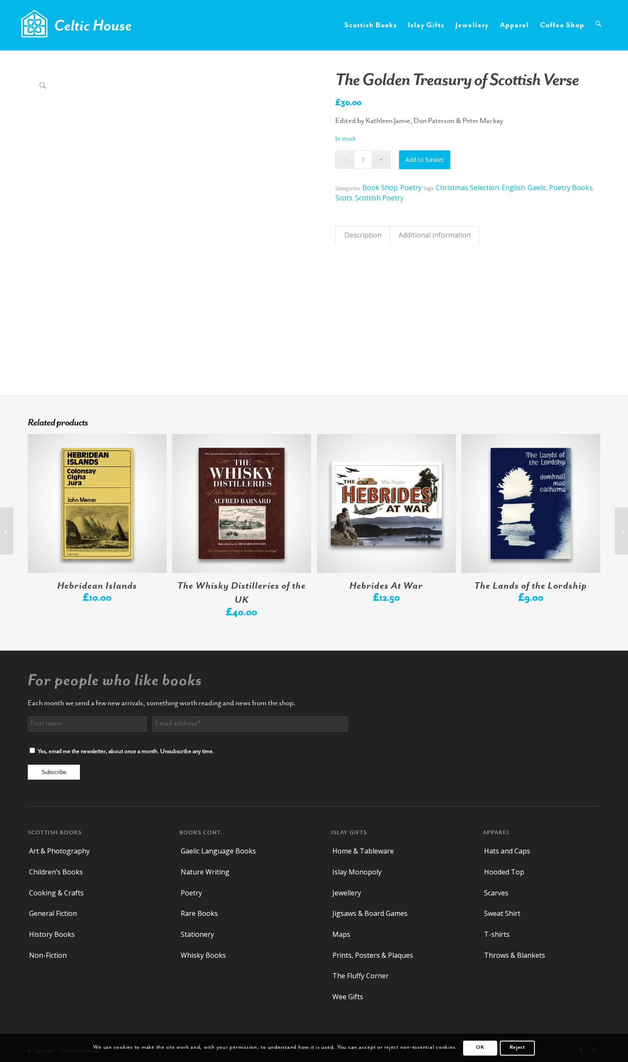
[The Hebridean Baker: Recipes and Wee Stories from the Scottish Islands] (6, 531)
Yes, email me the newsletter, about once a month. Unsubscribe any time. (126, 752)
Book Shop (380, 187)
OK (480, 1047)
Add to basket (424, 159)
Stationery (197, 934)
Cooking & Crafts (56, 893)
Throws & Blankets (514, 955)
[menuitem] (370, 25)
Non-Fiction (48, 955)
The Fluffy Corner (360, 975)
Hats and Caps (507, 851)
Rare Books (199, 913)
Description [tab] (362, 235)
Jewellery (346, 893)
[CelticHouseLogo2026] (76, 25)
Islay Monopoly (356, 872)
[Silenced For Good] (621, 531)
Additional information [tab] (435, 235)
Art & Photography (59, 851)
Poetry (411, 187)
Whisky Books (203, 955)
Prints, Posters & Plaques (372, 955)
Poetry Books (571, 187)
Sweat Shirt (502, 913)
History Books (52, 934)
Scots (343, 197)
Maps (341, 934)
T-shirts (497, 934)
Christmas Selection (467, 187)
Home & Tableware (363, 851)
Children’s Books (56, 872)
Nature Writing (205, 872)
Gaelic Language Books (218, 851)
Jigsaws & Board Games (370, 913)
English (513, 187)
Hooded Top (504, 872)
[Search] (598, 25)
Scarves (496, 893)
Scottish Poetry (379, 197)
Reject (517, 1047)
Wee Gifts (347, 996)
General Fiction (53, 913)
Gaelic (537, 187)
